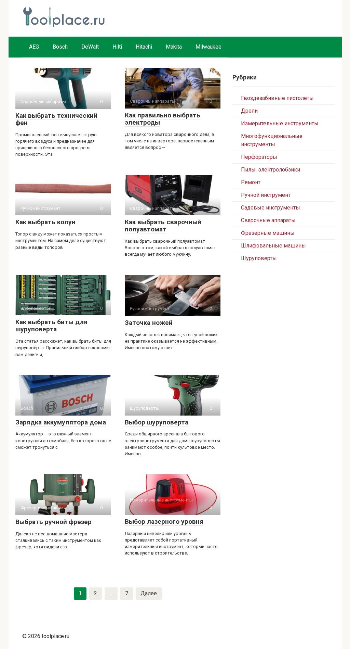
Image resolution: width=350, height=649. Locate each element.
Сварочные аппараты (268, 220)
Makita (174, 46)
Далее (148, 593)
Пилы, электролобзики (270, 169)
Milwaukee (208, 46)
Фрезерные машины (268, 233)
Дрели (249, 110)
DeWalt (90, 46)
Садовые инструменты (270, 207)
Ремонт (250, 182)
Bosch (60, 46)
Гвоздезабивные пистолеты (277, 98)
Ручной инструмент (266, 195)
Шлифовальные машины (273, 245)
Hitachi (144, 46)
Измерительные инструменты (280, 123)
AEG (34, 46)
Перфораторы (259, 157)
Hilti (117, 46)
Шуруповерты (259, 258)
